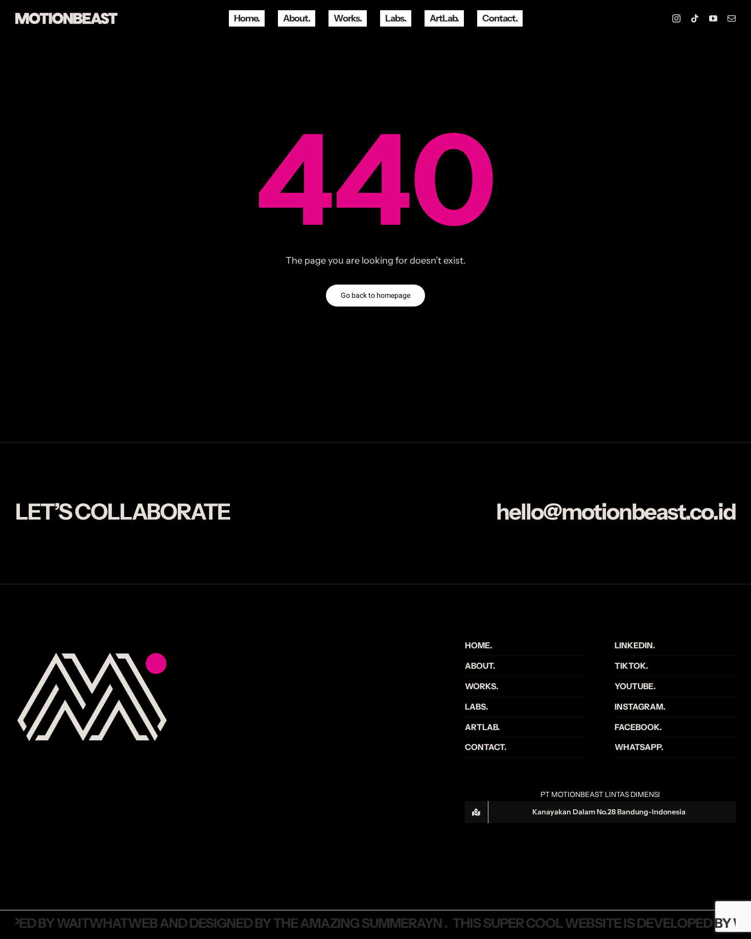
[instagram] (676, 18)
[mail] (731, 18)
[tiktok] (695, 18)
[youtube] (713, 18)
